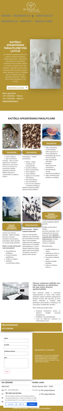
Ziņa (5, 357)
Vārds (6, 338)
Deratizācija (44, 15)
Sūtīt (6, 371)
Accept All (32, 404)
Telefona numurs (9, 351)
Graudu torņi (43, 21)
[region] (21, 399)
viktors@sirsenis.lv (10, 101)
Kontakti (26, 21)
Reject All (21, 404)
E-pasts (6, 344)
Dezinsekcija (22, 15)
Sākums (6, 15)
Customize (11, 404)
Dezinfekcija (9, 21)
